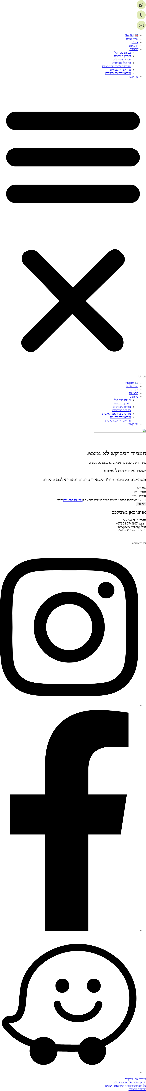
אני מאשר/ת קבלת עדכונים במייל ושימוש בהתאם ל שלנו (99, 500)
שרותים (133, 49)
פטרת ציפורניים (122, 59)
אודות (135, 42)
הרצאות (133, 45)
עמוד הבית (132, 38)
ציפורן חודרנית (122, 56)
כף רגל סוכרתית (121, 62)
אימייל (142, 496)
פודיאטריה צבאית (120, 69)
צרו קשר (133, 76)
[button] (73, 229)
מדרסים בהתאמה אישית (116, 66)
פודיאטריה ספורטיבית (118, 73)
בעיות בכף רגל (122, 52)
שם (143, 488)
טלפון (142, 492)
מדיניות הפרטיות (73, 500)
